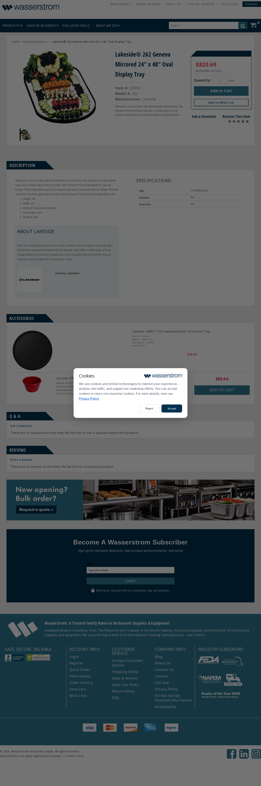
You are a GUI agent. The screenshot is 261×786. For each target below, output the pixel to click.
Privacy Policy (89, 398)
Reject (149, 408)
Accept (172, 408)
